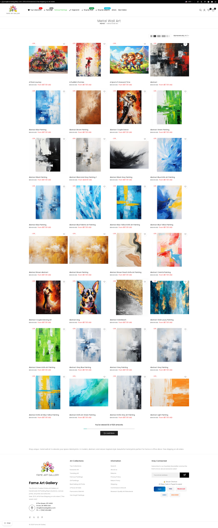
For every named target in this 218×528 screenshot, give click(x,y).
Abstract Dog (74, 320)
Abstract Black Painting (38, 177)
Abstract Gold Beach (118, 320)
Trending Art (74, 473)
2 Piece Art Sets (75, 488)
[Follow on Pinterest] (42, 517)
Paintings (49, 9)
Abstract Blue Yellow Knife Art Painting (125, 225)
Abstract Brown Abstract (38, 272)
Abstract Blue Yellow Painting (161, 225)
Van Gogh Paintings (77, 495)
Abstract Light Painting (159, 415)
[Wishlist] (64, 44)
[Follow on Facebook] (30, 517)
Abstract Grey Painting (119, 367)
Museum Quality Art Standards (122, 491)
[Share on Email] (212, 2)
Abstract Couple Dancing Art (40, 320)
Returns (113, 473)
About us (114, 470)
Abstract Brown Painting (78, 130)
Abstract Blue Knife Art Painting (162, 177)
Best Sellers (122, 10)
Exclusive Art (74, 470)
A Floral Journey (35, 82)
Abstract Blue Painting (37, 130)
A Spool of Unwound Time (120, 82)
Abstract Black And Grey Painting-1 (83, 177)
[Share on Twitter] (201, 2)
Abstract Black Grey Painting (121, 177)
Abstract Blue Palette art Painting (82, 225)
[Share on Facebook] (198, 2)
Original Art (75, 10)
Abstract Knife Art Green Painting (82, 415)
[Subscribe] (184, 475)
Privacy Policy (116, 477)
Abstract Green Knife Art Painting (42, 367)
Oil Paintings (74, 480)
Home (102, 23)
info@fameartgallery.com (13, 2)
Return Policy (115, 480)
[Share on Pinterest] (205, 2)
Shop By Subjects (104, 9)
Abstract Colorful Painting (160, 272)
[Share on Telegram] (208, 2)
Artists (114, 10)
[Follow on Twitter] (34, 517)
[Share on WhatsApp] (215, 2)
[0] (209, 10)
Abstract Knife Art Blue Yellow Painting (44, 415)
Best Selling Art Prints (77, 484)
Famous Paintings (60, 10)
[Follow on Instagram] (38, 517)
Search (113, 466)
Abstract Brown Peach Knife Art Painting (125, 272)
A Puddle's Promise (76, 82)
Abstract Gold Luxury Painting (161, 320)
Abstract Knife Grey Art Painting (122, 415)
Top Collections (36, 9)
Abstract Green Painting (159, 130)
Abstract (153, 82)
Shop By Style (88, 9)
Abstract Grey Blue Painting (80, 367)
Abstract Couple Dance (119, 130)
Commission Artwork (118, 488)
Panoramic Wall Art (77, 491)
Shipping (114, 484)
